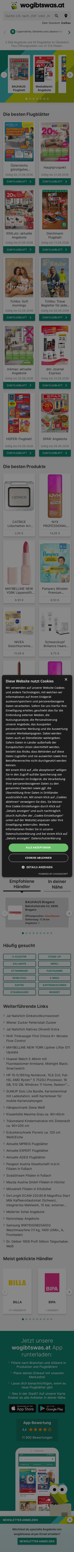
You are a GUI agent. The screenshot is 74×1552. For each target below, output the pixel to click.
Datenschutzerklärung (46, 838)
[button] (37, 867)
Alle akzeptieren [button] (38, 847)
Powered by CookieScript (53, 873)
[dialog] (37, 776)
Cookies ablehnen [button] (38, 857)
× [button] (65, 679)
